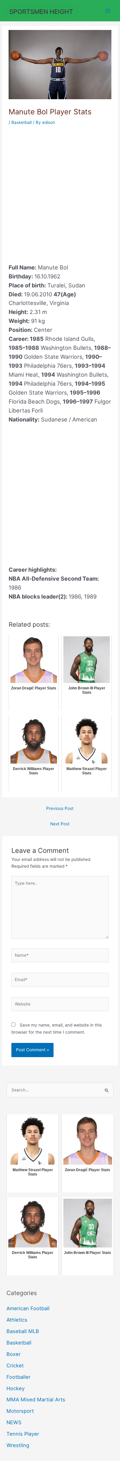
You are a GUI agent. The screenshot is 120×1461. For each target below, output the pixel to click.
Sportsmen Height (41, 11)
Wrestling (17, 1445)
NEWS (13, 1422)
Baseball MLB (22, 1331)
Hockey (15, 1388)
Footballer (18, 1377)
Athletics (16, 1320)
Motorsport (20, 1411)
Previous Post (60, 808)
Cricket (15, 1365)
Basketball (21, 122)
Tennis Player (22, 1434)
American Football (28, 1308)
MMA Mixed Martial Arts (35, 1399)
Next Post (60, 823)
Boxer (13, 1354)
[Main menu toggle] (108, 10)
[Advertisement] (60, 190)
